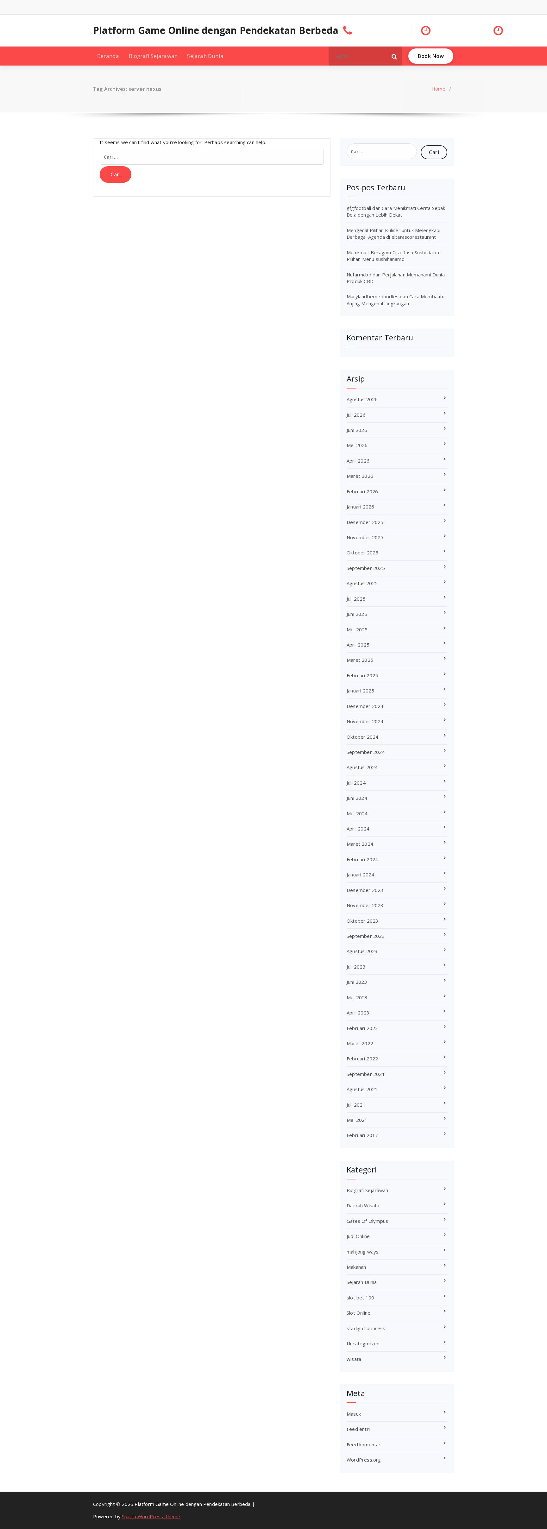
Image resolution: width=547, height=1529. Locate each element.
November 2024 (365, 721)
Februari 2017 (362, 1135)
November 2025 (365, 537)
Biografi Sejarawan (153, 56)
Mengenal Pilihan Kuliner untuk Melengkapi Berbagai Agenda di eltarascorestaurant (393, 233)
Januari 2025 (360, 690)
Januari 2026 (360, 506)
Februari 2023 (362, 1028)
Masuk (354, 1414)
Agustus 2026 (362, 399)
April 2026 (358, 461)
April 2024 (358, 828)
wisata (354, 1359)
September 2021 (366, 1074)
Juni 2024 (357, 798)
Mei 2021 (357, 1120)
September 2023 (366, 936)
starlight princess (366, 1328)
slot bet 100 (360, 1297)
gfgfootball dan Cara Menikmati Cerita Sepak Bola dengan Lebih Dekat (396, 211)
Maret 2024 (360, 844)
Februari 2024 (362, 859)
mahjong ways (363, 1251)
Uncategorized (363, 1343)
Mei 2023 (357, 997)
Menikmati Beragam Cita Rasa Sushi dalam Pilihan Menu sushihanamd (394, 255)
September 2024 (366, 752)
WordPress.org (364, 1459)
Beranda (108, 56)
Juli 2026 (356, 415)
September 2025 (366, 568)
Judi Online (358, 1236)
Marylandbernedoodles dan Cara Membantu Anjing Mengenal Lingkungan (396, 299)
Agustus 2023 (362, 951)
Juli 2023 (356, 967)
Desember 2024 (365, 706)
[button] (394, 56)
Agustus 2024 (362, 767)
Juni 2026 (357, 430)
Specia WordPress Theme (151, 1516)
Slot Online (358, 1313)
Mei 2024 (357, 813)
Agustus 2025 (362, 583)
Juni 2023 (357, 982)
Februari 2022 (362, 1058)
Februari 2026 (362, 491)
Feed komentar (364, 1444)
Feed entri (358, 1429)
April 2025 (358, 644)
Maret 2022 (360, 1043)
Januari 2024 (360, 874)
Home (438, 88)
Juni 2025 (357, 614)
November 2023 (365, 905)
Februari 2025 (362, 675)
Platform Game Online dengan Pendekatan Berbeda (215, 30)
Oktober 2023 (362, 921)
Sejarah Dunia (205, 56)
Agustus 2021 (362, 1089)
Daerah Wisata (363, 1205)
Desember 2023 (365, 890)
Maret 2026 (360, 476)
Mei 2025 (357, 629)
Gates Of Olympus (367, 1221)
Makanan (356, 1267)
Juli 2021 (356, 1105)
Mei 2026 (357, 445)
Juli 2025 (356, 599)
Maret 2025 (360, 660)
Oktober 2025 (362, 552)
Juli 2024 (356, 783)
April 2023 (358, 1012)
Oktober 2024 (362, 737)
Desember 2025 (365, 522)
